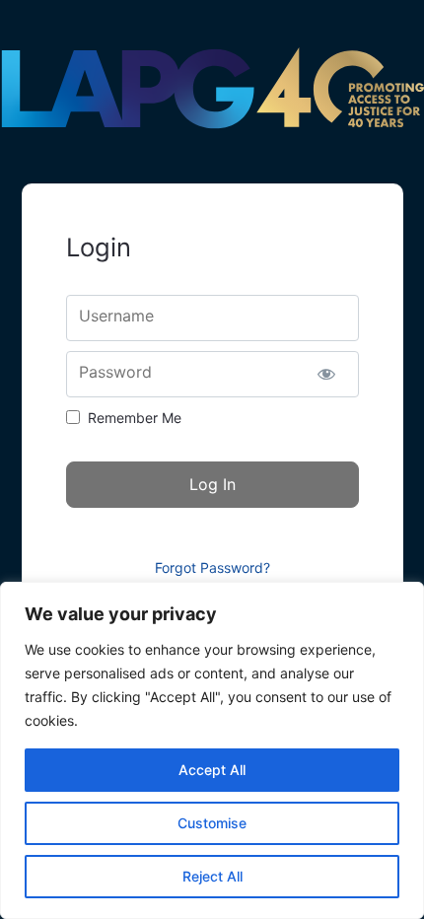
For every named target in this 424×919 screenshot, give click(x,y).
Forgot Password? (212, 567)
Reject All (212, 876)
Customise (212, 822)
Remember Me (134, 417)
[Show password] (327, 374)
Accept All (212, 769)
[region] (212, 750)
